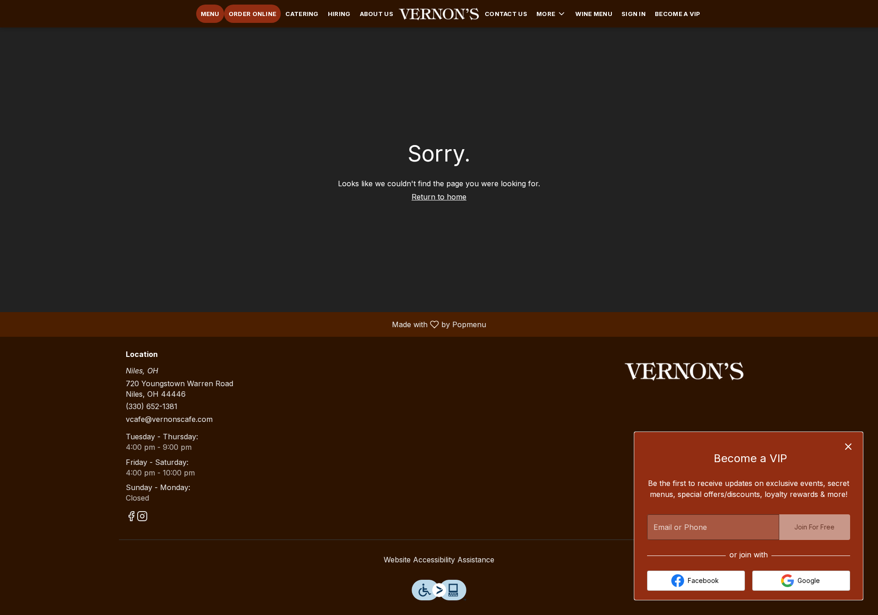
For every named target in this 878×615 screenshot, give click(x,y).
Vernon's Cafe (684, 371)
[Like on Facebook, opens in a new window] (131, 517)
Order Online (253, 13)
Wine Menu (593, 13)
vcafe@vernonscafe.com (169, 419)
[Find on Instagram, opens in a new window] (142, 517)
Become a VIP (678, 13)
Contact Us (506, 13)
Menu (210, 13)
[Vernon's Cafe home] (439, 13)
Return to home (439, 196)
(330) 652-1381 (151, 406)
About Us (376, 13)
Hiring (339, 13)
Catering (301, 13)
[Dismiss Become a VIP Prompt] (848, 447)
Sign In (633, 13)
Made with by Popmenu (246, 324)
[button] (551, 14)
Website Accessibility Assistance (439, 559)
